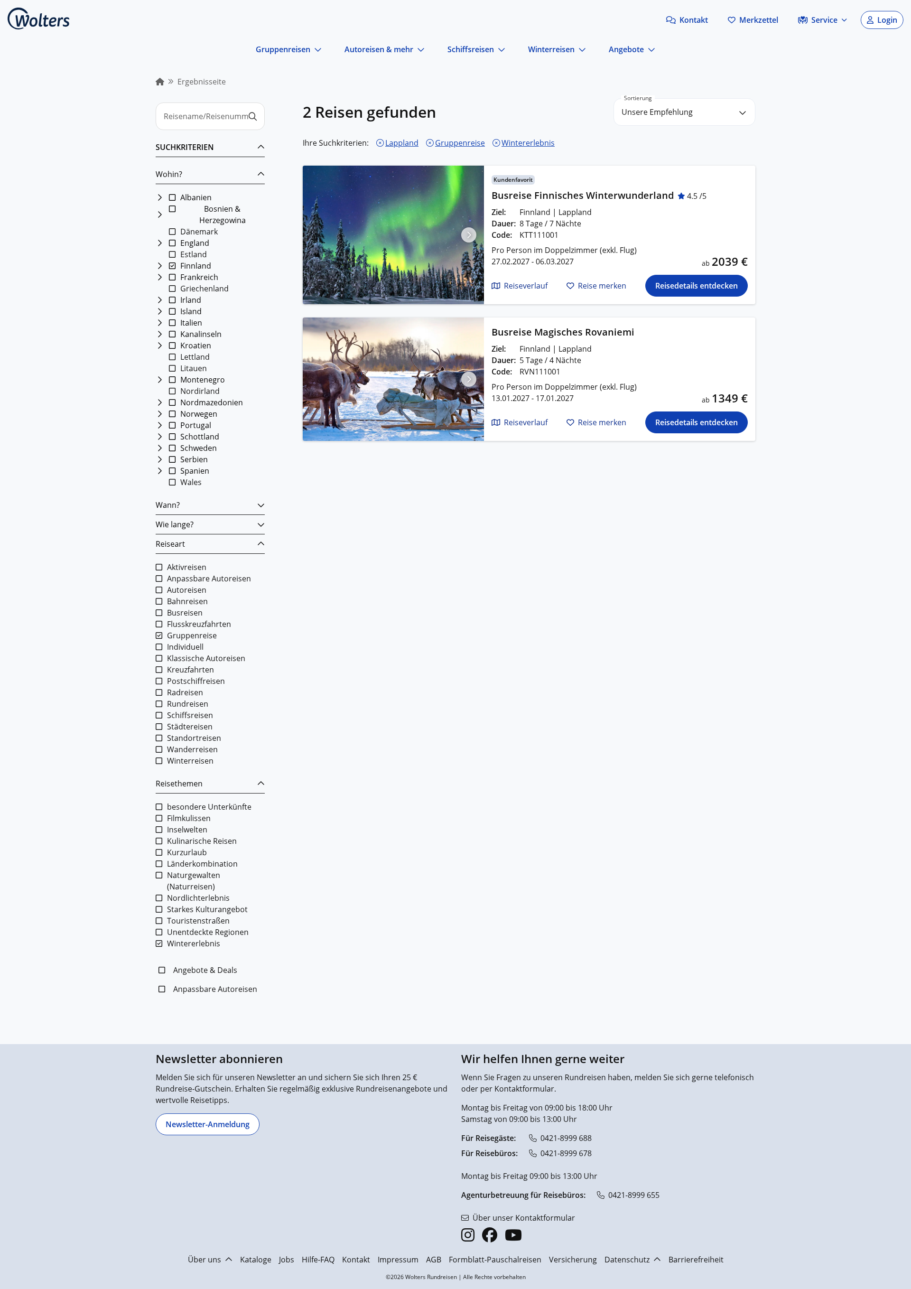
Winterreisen (551, 49)
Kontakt (356, 1259)
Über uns (204, 1259)
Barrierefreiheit (696, 1259)
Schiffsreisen (470, 49)
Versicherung (573, 1259)
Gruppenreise (460, 143)
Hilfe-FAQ (318, 1259)
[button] (687, 20)
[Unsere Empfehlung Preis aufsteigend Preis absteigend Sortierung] (684, 112)
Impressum (398, 1259)
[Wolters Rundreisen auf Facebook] (489, 1235)
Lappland (401, 143)
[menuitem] (160, 81)
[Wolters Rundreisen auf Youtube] (513, 1235)
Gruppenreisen (283, 49)
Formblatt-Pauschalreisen (495, 1259)
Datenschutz (627, 1259)
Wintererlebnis (528, 143)
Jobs (286, 1259)
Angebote (626, 49)
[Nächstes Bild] (468, 235)
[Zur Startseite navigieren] (38, 18)
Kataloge (255, 1259)
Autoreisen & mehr (378, 49)
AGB (433, 1259)
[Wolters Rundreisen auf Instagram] (467, 1235)
